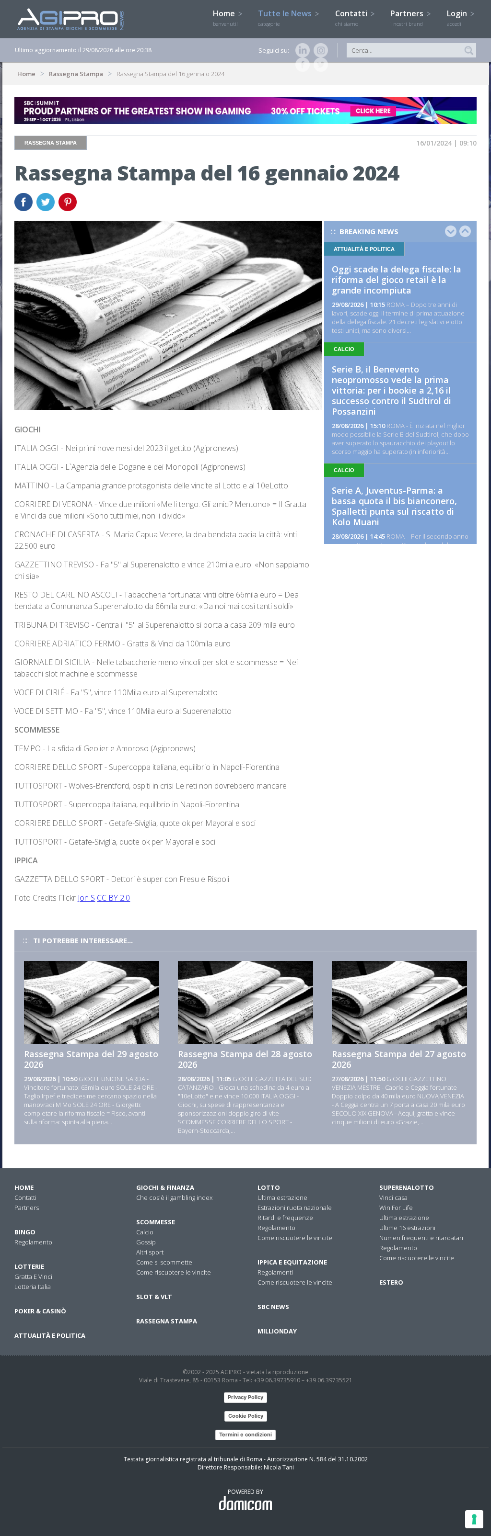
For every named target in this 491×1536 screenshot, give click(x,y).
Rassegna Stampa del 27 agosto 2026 (399, 1059)
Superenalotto (406, 1187)
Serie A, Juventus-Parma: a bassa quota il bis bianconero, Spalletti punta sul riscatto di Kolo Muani (394, 506)
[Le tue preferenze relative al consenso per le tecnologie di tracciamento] (474, 1519)
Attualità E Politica (49, 1335)
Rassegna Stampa (76, 73)
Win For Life (396, 1207)
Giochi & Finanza (165, 1187)
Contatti (352, 17)
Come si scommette (164, 1262)
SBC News (273, 1306)
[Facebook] (301, 64)
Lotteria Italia (32, 1286)
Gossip (146, 1242)
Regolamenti (275, 1272)
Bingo (24, 1232)
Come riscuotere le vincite (173, 1272)
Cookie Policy (245, 1415)
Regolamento (33, 1242)
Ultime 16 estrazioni (407, 1227)
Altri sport (150, 1252)
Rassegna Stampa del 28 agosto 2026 (245, 1059)
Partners (407, 17)
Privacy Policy (245, 1397)
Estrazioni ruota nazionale (294, 1207)
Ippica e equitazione (292, 1262)
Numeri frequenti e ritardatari (421, 1237)
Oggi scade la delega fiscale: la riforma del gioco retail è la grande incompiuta (396, 279)
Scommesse (155, 1222)
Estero (391, 1282)
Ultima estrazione (282, 1197)
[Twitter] (319, 64)
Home (225, 17)
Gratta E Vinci (33, 1276)
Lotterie (29, 1266)
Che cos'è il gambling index (174, 1197)
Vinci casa (393, 1197)
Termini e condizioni (245, 1434)
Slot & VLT (154, 1296)
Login (458, 17)
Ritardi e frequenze (285, 1217)
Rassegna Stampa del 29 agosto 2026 (91, 1059)
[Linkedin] (301, 50)
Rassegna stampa (166, 1321)
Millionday (277, 1331)
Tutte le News (286, 17)
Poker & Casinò (40, 1311)
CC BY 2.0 (113, 897)
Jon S (86, 897)
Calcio (144, 1232)
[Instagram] (319, 50)
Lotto (268, 1187)
